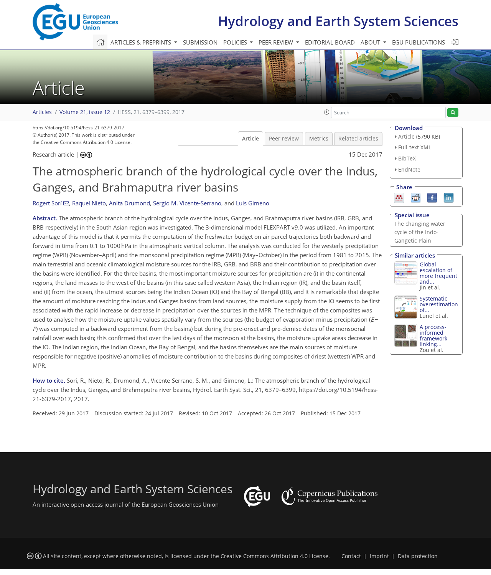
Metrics (318, 138)
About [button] (371, 42)
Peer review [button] (277, 42)
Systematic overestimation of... (439, 304)
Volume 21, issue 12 (84, 112)
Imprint (379, 556)
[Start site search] (452, 112)
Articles (42, 112)
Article (250, 138)
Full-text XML (414, 147)
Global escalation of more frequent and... (438, 273)
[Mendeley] (399, 197)
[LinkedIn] (448, 197)
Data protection (418, 556)
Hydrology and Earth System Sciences (338, 21)
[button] (327, 112)
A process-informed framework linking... (433, 335)
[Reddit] (415, 197)
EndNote (409, 169)
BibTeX (407, 158)
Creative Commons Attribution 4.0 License (274, 556)
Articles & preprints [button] (141, 42)
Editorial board (330, 42)
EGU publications (418, 42)
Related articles (358, 138)
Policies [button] (236, 42)
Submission (200, 42)
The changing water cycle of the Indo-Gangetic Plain (419, 232)
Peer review (284, 138)
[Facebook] (432, 197)
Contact (351, 556)
